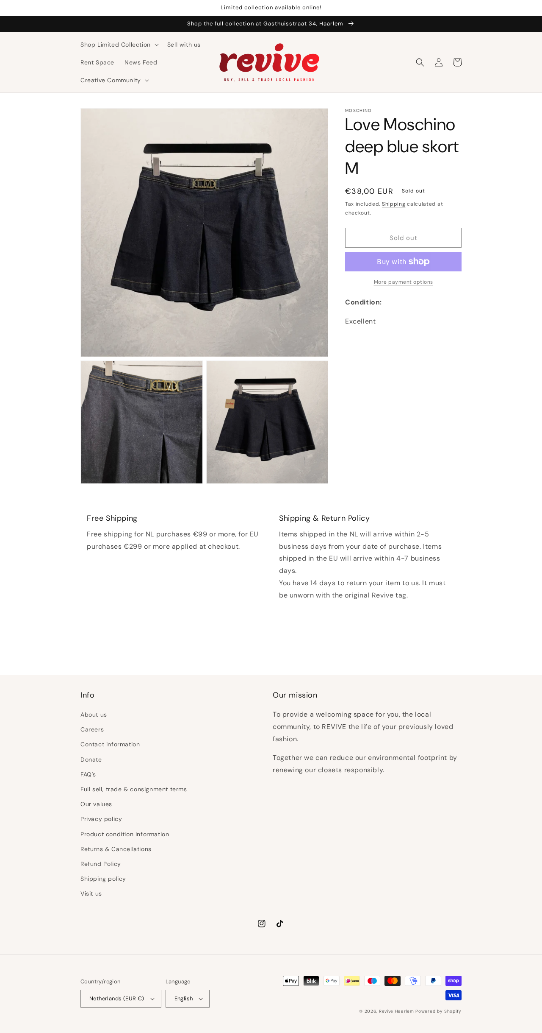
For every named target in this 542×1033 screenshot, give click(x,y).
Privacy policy (101, 819)
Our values (96, 804)
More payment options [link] (403, 282)
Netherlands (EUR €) (116, 998)
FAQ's (88, 774)
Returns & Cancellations (116, 849)
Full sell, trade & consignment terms (133, 789)
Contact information (110, 744)
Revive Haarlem (396, 1011)
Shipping (394, 204)
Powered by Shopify (438, 1011)
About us (93, 714)
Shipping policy (103, 878)
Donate (91, 759)
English (183, 998)
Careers (92, 729)
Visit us (91, 893)
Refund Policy (100, 864)
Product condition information (124, 834)
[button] (118, 44)
